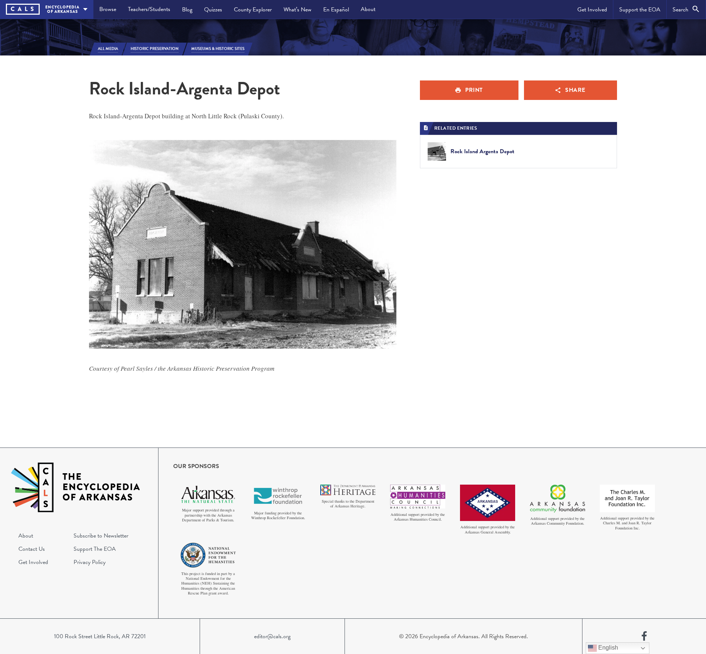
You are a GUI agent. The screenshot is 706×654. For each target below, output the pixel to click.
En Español (336, 9)
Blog (187, 9)
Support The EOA (95, 549)
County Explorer (253, 9)
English (607, 647)
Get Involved (592, 9)
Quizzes (213, 9)
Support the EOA (639, 9)
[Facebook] (644, 636)
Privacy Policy (90, 562)
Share (575, 90)
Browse (107, 9)
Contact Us (31, 549)
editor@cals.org (272, 636)
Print (474, 90)
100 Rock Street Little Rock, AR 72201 (100, 636)
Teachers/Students (149, 9)
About (368, 9)
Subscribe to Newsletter (101, 535)
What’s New (297, 9)
